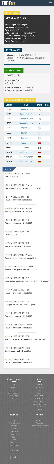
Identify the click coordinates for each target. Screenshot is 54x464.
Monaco (39, 393)
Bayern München (26, 152)
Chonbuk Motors (26, 110)
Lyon (39, 390)
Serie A (13, 398)
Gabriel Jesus (14, 445)
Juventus (39, 407)
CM (14, 384)
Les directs (39, 420)
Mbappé (13, 428)
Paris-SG (39, 384)
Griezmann (14, 431)
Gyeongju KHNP (26, 114)
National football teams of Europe (39, 427)
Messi (14, 420)
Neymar (14, 426)
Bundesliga (14, 396)
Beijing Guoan (26, 128)
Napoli (26, 148)
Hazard (13, 442)
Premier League (13, 393)
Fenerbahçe (26, 143)
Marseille (39, 387)
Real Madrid (39, 396)
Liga (13, 390)
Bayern (39, 410)
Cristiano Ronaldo (14, 423)
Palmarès (39, 423)
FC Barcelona (39, 398)
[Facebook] (10, 457)
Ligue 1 (13, 387)
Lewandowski (14, 434)
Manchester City (39, 401)
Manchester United (39, 404)
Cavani (13, 440)
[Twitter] (14, 457)
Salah (14, 437)
